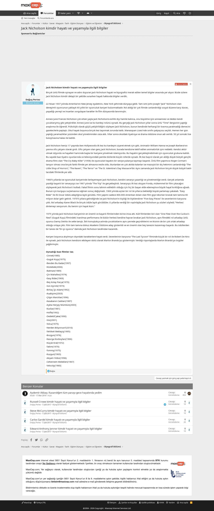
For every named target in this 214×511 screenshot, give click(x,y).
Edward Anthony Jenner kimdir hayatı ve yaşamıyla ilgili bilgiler (66, 428)
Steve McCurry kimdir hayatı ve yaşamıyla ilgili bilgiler (60, 410)
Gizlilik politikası (148, 502)
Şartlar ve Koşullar (129, 502)
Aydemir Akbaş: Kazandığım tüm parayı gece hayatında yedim (66, 392)
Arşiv (50, 395)
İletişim (113, 502)
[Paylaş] (190, 84)
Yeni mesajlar (29, 18)
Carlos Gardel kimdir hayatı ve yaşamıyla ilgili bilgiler (60, 419)
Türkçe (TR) (41, 502)
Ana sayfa (31, 13)
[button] (73, 13)
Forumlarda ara (47, 18)
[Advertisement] (107, 57)
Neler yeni (65, 13)
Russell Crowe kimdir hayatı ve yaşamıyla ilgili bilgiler (60, 401)
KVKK (161, 502)
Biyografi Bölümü (60, 404)
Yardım (172, 502)
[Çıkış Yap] (190, 13)
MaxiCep (28, 502)
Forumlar (49, 13)
